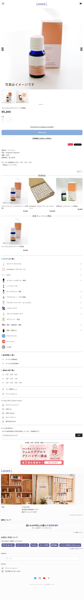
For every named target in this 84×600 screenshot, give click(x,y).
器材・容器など (12, 330)
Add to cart (42, 132)
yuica (8, 275)
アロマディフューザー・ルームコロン (19, 302)
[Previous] (3, 49)
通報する (79, 171)
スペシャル (10, 341)
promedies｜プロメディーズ (16, 269)
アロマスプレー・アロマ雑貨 (16, 297)
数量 (3, 116)
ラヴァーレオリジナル (14, 264)
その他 (9, 347)
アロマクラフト (12, 336)
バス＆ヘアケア (12, 308)
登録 (79, 435)
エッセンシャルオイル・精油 (16, 280)
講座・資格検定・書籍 (14, 325)
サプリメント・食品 (13, 319)
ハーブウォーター (12, 286)
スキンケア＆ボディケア (15, 314)
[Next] (81, 49)
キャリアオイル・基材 (14, 291)
